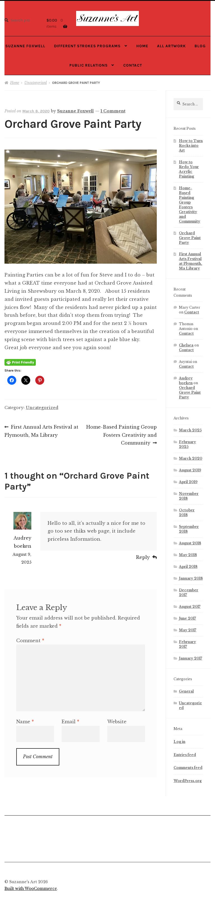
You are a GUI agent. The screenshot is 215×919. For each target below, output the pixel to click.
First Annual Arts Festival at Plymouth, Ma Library (41, 431)
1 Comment (113, 111)
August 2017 (189, 606)
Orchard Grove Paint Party (190, 238)
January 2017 (190, 658)
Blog (200, 46)
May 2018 (188, 555)
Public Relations (88, 65)
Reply (143, 557)
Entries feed (185, 755)
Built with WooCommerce (30, 888)
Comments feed (188, 768)
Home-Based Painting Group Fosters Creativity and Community (121, 435)
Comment (30, 640)
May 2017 (187, 630)
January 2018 (191, 578)
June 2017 (187, 618)
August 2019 (190, 470)
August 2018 (190, 543)
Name (25, 721)
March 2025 (190, 430)
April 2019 (188, 482)
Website (117, 721)
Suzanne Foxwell (25, 46)
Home (142, 46)
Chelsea (186, 345)
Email (70, 721)
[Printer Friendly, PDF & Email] (20, 362)
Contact (132, 65)
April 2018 (188, 566)
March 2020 (190, 458)
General (186, 691)
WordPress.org (188, 781)
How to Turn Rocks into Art (191, 145)
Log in (179, 742)
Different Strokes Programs (87, 46)
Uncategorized (35, 83)
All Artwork (171, 46)
